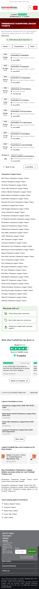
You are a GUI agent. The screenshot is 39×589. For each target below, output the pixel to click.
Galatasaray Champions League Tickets (15, 229)
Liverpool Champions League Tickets (14, 243)
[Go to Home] (9, 8)
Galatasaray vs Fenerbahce (21, 89)
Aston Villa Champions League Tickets (14, 188)
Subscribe (32, 551)
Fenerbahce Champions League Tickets (15, 222)
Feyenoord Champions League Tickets (14, 226)
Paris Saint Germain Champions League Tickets (17, 256)
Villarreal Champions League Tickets (13, 301)
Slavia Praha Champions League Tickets (15, 284)
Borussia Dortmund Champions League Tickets (17, 202)
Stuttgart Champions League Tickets (14, 294)
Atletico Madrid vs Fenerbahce (22, 156)
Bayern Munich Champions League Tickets (15, 195)
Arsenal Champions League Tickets (13, 182)
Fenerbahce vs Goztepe (20, 100)
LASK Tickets (8, 517)
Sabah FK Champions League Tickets (14, 280)
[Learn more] (31, 40)
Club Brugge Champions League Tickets (15, 209)
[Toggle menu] (35, 8)
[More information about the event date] (8, 155)
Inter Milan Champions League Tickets (14, 233)
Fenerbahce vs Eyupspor (20, 66)
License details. (6, 587)
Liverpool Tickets (10, 507)
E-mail (17, 548)
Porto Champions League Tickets (12, 260)
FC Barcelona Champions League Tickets (15, 216)
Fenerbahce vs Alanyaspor (21, 78)
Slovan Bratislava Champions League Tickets (16, 287)
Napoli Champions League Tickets (13, 253)
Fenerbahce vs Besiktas (20, 55)
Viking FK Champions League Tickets (14, 297)
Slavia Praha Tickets (11, 511)
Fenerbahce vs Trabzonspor (21, 122)
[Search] (30, 8)
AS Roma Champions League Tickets (14, 185)
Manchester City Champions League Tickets (16, 246)
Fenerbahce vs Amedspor (20, 134)
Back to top (10, 167)
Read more (5, 36)
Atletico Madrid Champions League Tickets (16, 192)
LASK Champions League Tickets (12, 236)
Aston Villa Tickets (10, 514)
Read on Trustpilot (18, 381)
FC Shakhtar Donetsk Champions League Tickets (18, 219)
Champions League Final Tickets (12, 205)
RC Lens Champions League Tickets (13, 270)
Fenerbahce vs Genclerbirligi (21, 145)
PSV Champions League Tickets (12, 263)
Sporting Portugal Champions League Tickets (17, 290)
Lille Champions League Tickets (12, 239)
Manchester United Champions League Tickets (17, 250)
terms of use (29, 578)
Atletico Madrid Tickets (12, 504)
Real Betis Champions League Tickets (14, 273)
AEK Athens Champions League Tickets (15, 178)
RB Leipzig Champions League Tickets (14, 267)
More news (19, 439)
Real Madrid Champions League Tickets (15, 277)
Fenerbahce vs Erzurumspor (21, 111)
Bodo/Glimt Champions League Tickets (14, 199)
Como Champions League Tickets (13, 212)
